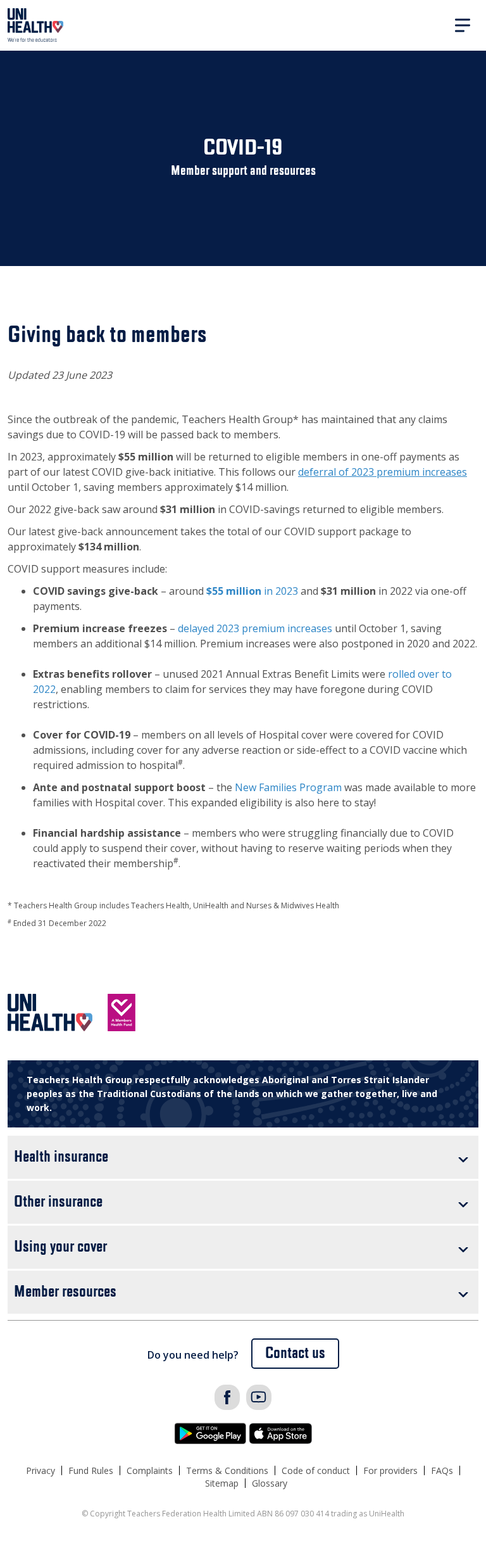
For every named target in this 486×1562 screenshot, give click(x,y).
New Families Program (288, 787)
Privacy (40, 1470)
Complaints (150, 1470)
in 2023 (252, 591)
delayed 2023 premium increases (255, 628)
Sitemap (222, 1483)
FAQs (442, 1470)
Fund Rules (90, 1470)
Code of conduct (316, 1470)
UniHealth (35, 25)
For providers (390, 1470)
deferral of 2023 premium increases (382, 472)
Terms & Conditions (227, 1470)
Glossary (269, 1483)
